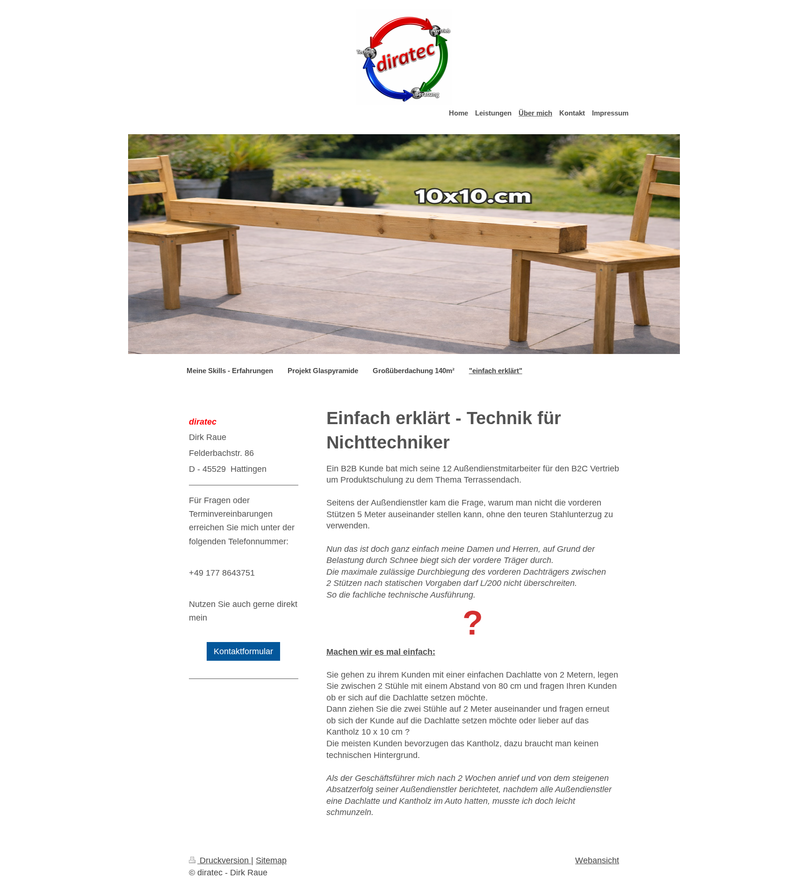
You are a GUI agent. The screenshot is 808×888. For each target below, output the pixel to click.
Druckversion (224, 860)
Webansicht (597, 860)
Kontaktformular (243, 651)
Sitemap (271, 860)
